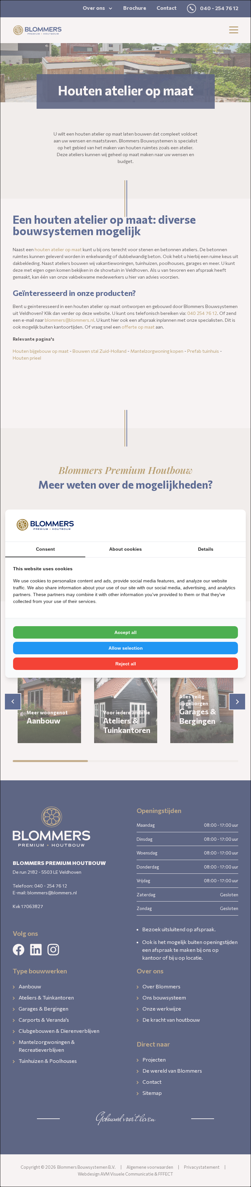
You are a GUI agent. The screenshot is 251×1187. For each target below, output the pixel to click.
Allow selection (126, 648)
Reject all (125, 663)
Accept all (125, 632)
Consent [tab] (45, 549)
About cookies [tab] (125, 549)
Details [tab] (205, 549)
